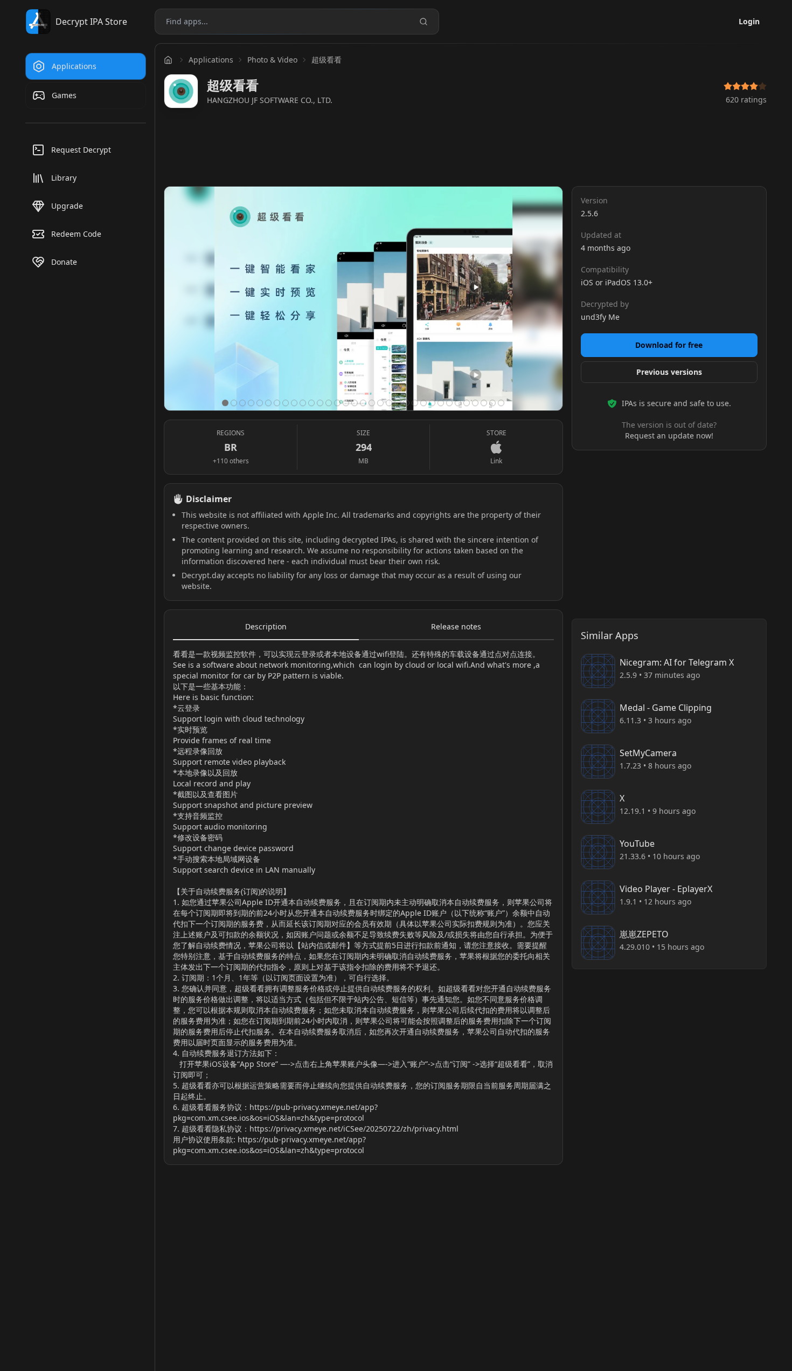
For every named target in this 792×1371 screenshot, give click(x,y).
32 (492, 403)
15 (346, 403)
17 (363, 403)
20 (389, 403)
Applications (211, 59)
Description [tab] (266, 626)
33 (501, 403)
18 (372, 403)
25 (432, 403)
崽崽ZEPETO (644, 934)
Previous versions (669, 372)
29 (466, 403)
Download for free (669, 345)
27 (449, 403)
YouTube (637, 843)
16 (354, 403)
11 (311, 403)
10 (303, 403)
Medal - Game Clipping (666, 708)
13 (328, 403)
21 (397, 403)
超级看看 (326, 59)
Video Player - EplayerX (666, 889)
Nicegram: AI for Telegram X (677, 662)
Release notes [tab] (456, 626)
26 (440, 403)
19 (380, 403)
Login (749, 21)
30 (475, 403)
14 (337, 403)
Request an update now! (669, 435)
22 (406, 403)
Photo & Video (272, 59)
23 (415, 403)
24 (423, 403)
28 (458, 403)
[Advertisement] (465, 150)
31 (484, 403)
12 (320, 403)
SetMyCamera (648, 753)
